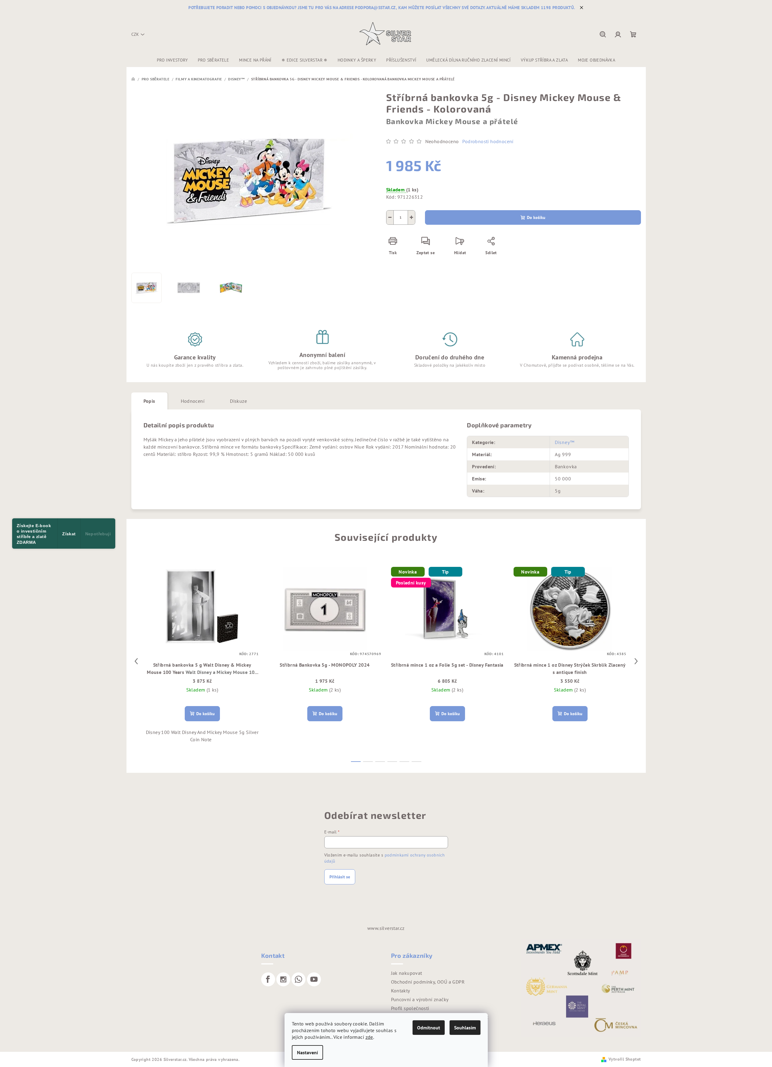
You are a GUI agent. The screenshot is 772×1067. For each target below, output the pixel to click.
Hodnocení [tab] (193, 401)
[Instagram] (283, 979)
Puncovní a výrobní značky (420, 999)
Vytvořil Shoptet (624, 1059)
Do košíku (536, 217)
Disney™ (565, 442)
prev (136, 661)
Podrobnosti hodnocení (487, 141)
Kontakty (400, 991)
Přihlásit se (339, 877)
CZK (135, 34)
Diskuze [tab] (238, 401)
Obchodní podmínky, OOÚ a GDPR (428, 982)
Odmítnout (428, 1028)
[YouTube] (314, 979)
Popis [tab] (149, 401)
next (636, 661)
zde (369, 1037)
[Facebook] (268, 979)
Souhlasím (465, 1028)
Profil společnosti (410, 1008)
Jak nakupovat (406, 973)
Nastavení (307, 1052)
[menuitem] (172, 60)
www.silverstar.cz (386, 928)
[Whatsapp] (298, 979)
